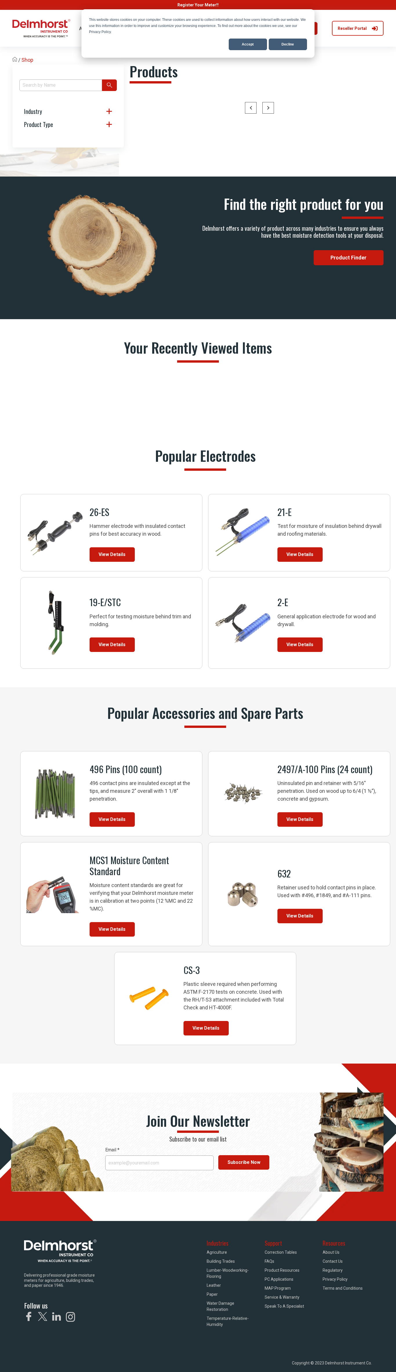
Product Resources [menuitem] (282, 1270)
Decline (287, 44)
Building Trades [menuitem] (221, 1261)
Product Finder (348, 258)
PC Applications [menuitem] (279, 1279)
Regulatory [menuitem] (333, 1270)
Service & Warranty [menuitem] (282, 1297)
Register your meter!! (198, 5)
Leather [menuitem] (214, 1285)
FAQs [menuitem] (269, 1261)
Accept (248, 44)
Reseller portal (352, 28)
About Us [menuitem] (331, 1252)
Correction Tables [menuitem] (281, 1252)
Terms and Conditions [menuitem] (343, 1288)
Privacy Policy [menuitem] (335, 1279)
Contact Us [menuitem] (333, 1261)
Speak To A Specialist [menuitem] (284, 1306)
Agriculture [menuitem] (217, 1252)
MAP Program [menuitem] (278, 1288)
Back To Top (349, 1359)
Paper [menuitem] (212, 1294)
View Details (112, 554)
